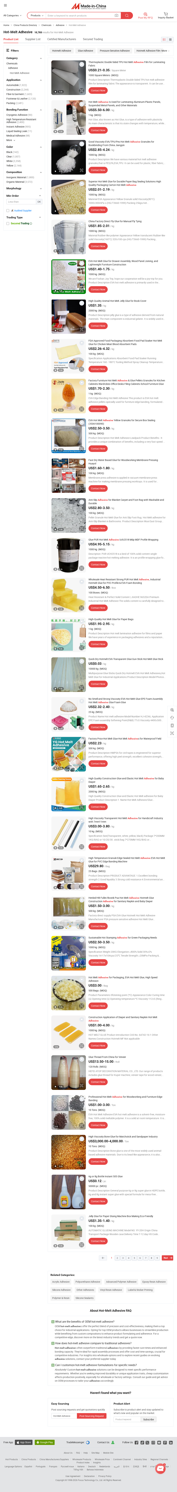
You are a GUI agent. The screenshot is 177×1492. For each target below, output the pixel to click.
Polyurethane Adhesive (88, 1281)
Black (12, 152)
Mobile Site (108, 1452)
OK (39, 201)
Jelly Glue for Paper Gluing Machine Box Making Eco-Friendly (120, 1216)
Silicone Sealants (85, 1298)
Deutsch (92, 1466)
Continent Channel (122, 1459)
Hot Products (11, 1459)
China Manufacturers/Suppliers (54, 1459)
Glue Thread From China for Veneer (107, 1057)
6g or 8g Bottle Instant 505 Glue (105, 1176)
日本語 (136, 1466)
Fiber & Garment (19, 94)
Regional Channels (159, 1459)
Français (53, 1466)
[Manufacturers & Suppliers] (88, 6)
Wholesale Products (81, 1459)
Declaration (89, 1476)
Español (28, 1466)
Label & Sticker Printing (140, 1289)
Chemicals (11, 63)
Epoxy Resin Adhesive (154, 1281)
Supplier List (32, 39)
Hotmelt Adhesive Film (148, 50)
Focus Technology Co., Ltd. (90, 1480)
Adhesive (13, 68)
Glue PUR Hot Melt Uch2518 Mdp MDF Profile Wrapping (123, 539)
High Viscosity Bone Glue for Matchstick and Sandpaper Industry (123, 1136)
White (13, 161)
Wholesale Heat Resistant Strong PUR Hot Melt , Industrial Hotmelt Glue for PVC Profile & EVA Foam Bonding (124, 581)
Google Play (44, 1442)
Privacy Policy (104, 1476)
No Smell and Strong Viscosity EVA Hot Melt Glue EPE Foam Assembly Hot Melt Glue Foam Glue (125, 700)
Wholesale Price (102, 1459)
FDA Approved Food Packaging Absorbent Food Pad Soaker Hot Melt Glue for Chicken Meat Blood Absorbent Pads (125, 342)
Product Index (83, 1462)
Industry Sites (140, 1459)
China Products (28, 1459)
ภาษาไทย (154, 1466)
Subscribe (148, 1419)
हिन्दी (145, 1466)
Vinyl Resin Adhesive (111, 1289)
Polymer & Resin (60, 1298)
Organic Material (19, 181)
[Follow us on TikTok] (142, 1442)
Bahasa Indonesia (95, 1469)
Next (166, 1258)
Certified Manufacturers (61, 39)
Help (85, 1452)
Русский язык (67, 1466)
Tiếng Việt (78, 1469)
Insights (97, 1462)
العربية (116, 1466)
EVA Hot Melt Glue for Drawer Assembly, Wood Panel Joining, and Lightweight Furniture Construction (123, 262)
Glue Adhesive (85, 50)
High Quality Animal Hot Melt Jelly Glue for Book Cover (117, 300)
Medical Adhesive (18, 135)
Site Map (95, 1452)
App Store (24, 1442)
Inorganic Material (20, 177)
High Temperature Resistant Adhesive (21, 121)
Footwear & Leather (21, 98)
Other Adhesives (85, 1289)
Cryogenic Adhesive (19, 114)
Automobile (16, 85)
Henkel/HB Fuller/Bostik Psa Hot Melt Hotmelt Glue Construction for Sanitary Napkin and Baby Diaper (121, 899)
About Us (68, 1452)
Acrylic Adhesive (60, 1281)
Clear (13, 156)
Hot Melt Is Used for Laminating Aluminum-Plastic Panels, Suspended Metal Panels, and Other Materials (124, 103)
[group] (68, 77)
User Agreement (73, 1476)
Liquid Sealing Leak (19, 131)
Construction (17, 89)
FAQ (78, 1452)
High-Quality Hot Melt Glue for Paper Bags (110, 619)
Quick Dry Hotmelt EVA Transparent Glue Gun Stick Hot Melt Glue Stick (125, 659)
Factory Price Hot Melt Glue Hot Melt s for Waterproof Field (124, 738)
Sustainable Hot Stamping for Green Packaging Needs (122, 937)
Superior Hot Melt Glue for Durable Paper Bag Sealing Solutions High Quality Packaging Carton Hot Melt (124, 183)
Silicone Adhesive (61, 1289)
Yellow (14, 165)
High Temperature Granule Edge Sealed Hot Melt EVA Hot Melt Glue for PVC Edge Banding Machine (126, 859)
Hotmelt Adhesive (61, 50)
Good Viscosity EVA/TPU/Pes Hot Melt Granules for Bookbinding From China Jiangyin (121, 143)
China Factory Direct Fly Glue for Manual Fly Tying (115, 221)
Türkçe (166, 1466)
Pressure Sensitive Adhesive (115, 50)
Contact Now (98, 90)
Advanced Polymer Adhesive (121, 1281)
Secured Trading (93, 39)
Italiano (81, 1466)
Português (40, 1466)
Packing (14, 103)
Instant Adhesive (18, 126)
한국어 (126, 1466)
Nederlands (104, 1466)
